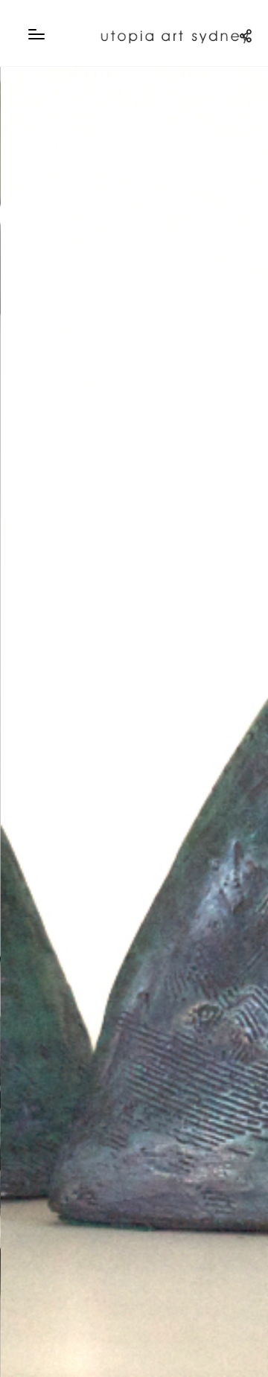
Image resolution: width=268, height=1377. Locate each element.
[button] (28, 722)
